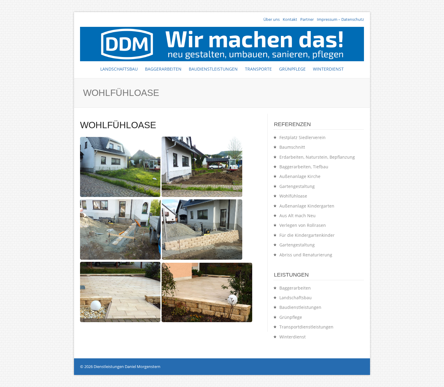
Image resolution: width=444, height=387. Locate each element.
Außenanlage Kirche (299, 176)
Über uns (271, 19)
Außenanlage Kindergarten (306, 206)
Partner (307, 19)
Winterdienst (328, 69)
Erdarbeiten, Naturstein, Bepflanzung (317, 157)
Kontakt (290, 19)
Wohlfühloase (293, 196)
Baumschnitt (292, 147)
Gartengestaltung (297, 186)
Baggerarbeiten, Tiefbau (303, 167)
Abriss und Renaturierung (305, 255)
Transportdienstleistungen (306, 327)
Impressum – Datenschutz (340, 19)
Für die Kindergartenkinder (307, 235)
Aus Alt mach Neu (297, 215)
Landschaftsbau (119, 69)
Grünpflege (292, 69)
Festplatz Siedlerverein (302, 137)
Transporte (258, 69)
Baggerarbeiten (163, 69)
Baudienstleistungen (213, 69)
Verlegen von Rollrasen (302, 225)
